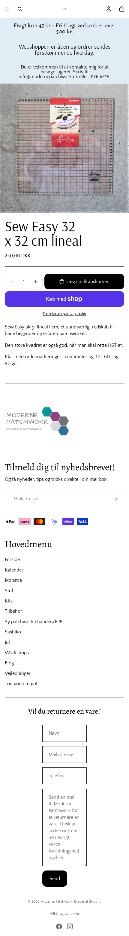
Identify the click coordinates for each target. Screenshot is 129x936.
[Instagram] (70, 926)
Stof (9, 590)
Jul (7, 642)
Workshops (17, 652)
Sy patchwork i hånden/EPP (33, 621)
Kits (9, 601)
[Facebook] (59, 926)
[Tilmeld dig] (115, 499)
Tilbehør (13, 611)
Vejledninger (18, 673)
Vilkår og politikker (64, 914)
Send (55, 878)
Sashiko (13, 632)
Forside (12, 559)
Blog (9, 663)
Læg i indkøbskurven (88, 281)
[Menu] (7, 9)
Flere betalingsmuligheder (64, 313)
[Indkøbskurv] (121, 9)
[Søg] (19, 9)
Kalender (14, 570)
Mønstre (13, 580)
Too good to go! (21, 683)
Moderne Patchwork (56, 902)
